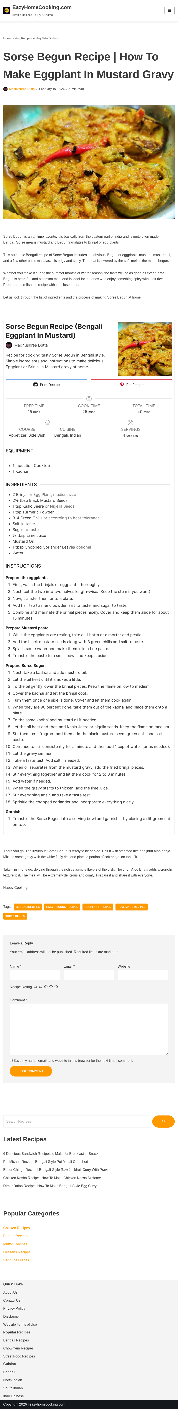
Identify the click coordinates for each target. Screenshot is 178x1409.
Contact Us (11, 1300)
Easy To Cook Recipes (62, 907)
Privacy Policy (14, 1308)
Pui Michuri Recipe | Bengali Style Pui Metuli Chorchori (45, 1162)
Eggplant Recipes (98, 907)
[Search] (163, 1121)
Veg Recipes (23, 38)
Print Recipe (49, 385)
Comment (18, 1000)
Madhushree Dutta (22, 88)
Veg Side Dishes (47, 38)
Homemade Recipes (131, 907)
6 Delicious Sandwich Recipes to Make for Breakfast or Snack (50, 1154)
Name (15, 966)
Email (69, 966)
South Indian (13, 1388)
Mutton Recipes (15, 1244)
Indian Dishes (15, 916)
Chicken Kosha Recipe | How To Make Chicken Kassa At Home (52, 1178)
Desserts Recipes (17, 1252)
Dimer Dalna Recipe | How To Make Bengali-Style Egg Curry (50, 1186)
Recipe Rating (21, 987)
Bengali (9, 1372)
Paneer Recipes (15, 1236)
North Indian (12, 1380)
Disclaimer (11, 1316)
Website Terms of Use (20, 1324)
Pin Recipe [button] (134, 385)
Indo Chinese (13, 1396)
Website (124, 966)
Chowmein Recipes (18, 1348)
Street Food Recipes (19, 1356)
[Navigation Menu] (170, 10)
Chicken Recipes (16, 1228)
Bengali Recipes (28, 907)
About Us (10, 1292)
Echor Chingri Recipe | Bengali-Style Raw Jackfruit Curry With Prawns (57, 1170)
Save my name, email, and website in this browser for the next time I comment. (73, 1060)
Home (7, 38)
